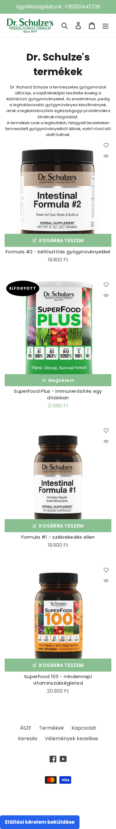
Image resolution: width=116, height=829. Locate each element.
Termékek (51, 728)
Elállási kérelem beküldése (40, 822)
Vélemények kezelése (71, 738)
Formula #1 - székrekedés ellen (58, 537)
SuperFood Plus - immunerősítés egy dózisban (58, 394)
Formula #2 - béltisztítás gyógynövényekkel (58, 251)
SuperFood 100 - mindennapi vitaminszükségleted (58, 679)
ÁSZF (26, 728)
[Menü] (105, 25)
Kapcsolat (83, 728)
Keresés (27, 738)
